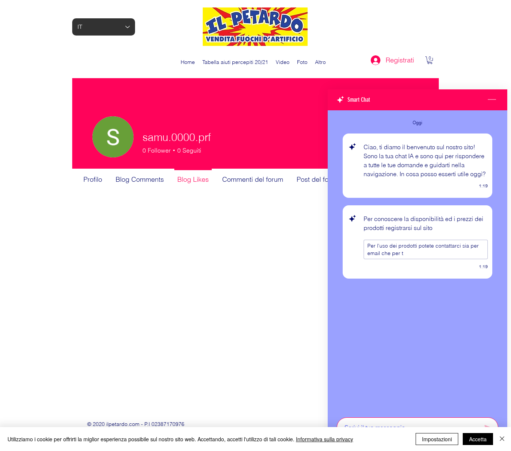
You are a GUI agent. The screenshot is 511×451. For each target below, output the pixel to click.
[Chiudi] (502, 439)
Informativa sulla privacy (324, 439)
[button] (429, 60)
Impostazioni (437, 439)
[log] (417, 261)
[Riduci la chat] (492, 100)
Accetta (478, 439)
